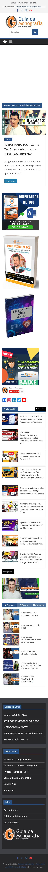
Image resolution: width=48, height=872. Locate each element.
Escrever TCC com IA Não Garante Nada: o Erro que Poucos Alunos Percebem (31, 419)
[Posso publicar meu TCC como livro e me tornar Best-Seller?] (10, 458)
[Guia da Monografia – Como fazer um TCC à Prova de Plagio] (5, 42)
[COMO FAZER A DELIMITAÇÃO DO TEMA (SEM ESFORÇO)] (11, 639)
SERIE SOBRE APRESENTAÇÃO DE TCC (23, 733)
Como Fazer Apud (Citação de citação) (29, 652)
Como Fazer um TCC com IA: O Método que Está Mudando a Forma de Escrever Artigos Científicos (31, 473)
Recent (25, 605)
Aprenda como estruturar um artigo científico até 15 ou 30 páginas (31, 525)
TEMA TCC (8, 139)
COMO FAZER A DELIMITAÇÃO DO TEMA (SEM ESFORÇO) (31, 639)
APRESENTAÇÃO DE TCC (15, 739)
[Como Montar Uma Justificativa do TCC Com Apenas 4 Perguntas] (11, 665)
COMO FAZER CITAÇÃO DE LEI (30, 626)
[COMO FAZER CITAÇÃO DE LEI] (11, 627)
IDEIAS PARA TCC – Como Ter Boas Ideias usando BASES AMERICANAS (21, 149)
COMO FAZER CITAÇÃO (15, 714)
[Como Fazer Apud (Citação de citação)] (11, 653)
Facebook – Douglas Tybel (17, 759)
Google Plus (9, 783)
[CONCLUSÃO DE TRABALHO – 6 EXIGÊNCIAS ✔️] (11, 679)
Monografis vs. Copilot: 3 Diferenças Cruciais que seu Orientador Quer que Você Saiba (32, 507)
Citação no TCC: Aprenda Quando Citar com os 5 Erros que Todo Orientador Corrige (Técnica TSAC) (31, 558)
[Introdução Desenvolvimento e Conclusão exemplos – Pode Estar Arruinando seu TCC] (10, 439)
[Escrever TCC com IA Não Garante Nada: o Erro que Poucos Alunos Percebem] (10, 421)
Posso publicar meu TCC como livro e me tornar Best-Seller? (30, 456)
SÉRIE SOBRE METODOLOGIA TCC (21, 721)
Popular (10, 605)
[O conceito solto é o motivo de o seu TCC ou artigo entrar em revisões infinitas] (10, 492)
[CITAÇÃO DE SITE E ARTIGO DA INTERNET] (11, 614)
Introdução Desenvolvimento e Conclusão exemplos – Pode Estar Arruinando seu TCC (31, 438)
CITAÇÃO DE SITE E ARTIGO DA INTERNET (30, 614)
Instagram (8, 790)
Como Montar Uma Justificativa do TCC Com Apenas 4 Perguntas (31, 665)
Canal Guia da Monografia (17, 777)
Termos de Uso (11, 822)
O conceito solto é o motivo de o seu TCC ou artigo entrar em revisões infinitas (32, 491)
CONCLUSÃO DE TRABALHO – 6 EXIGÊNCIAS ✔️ (28, 679)
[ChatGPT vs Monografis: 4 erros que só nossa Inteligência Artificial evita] (10, 542)
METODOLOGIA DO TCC (15, 727)
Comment (40, 605)
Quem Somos (10, 810)
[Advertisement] (24, 70)
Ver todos (40, 409)
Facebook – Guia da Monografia (20, 765)
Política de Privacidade (15, 816)
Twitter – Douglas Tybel (15, 771)
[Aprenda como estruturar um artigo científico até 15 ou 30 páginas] (10, 526)
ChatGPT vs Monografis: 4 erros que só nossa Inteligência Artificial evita (31, 541)
